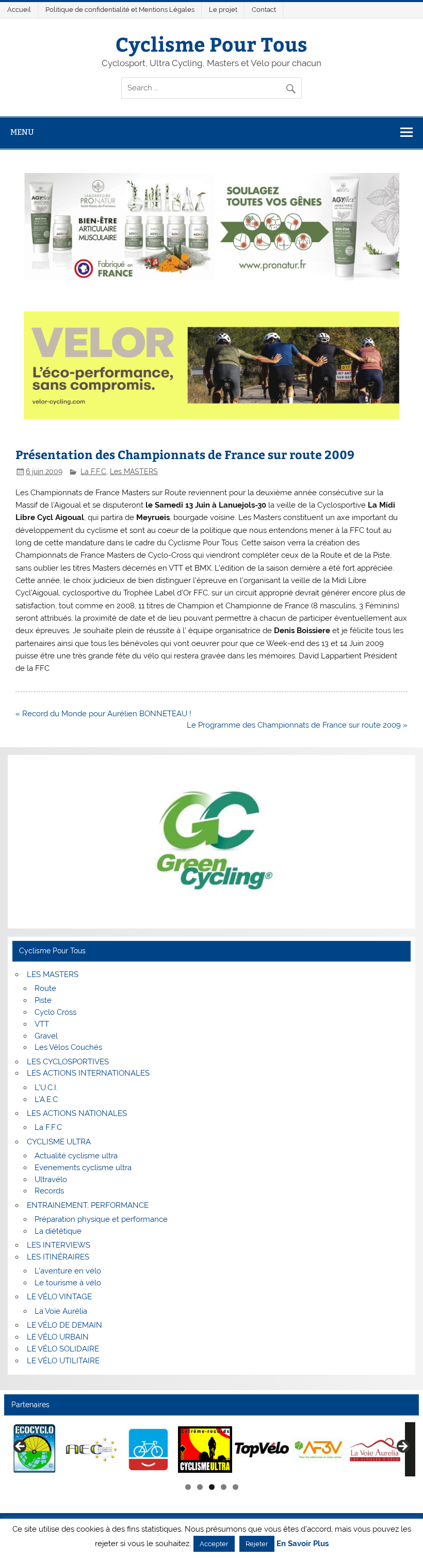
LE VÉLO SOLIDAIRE (63, 1349)
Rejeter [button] (257, 1544)
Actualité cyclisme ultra (76, 1155)
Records (49, 1190)
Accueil (19, 9)
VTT (42, 1024)
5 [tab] (235, 1487)
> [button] (402, 1447)
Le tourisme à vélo (68, 1282)
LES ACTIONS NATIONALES (77, 1113)
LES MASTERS (52, 974)
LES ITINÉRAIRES (58, 1257)
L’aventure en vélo (68, 1271)
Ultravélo (51, 1179)
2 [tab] (200, 1487)
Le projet (223, 9)
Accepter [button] (214, 1544)
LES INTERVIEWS (58, 1245)
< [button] (20, 1447)
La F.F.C (93, 471)
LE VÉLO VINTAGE (59, 1296)
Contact (264, 9)
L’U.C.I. (46, 1087)
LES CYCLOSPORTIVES (68, 1061)
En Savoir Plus (302, 1544)
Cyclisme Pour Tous (211, 43)
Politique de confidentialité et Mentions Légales (119, 9)
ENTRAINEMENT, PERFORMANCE (88, 1205)
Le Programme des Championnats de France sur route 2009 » (297, 725)
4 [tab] (223, 1487)
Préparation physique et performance (101, 1219)
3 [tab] (212, 1487)
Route (45, 988)
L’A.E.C (46, 1099)
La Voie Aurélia (61, 1311)
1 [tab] (188, 1487)
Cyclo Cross (55, 1012)
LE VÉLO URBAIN (58, 1337)
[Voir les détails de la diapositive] (35, 1449)
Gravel (46, 1036)
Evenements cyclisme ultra (83, 1167)
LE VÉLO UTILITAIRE (63, 1360)
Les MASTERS (134, 471)
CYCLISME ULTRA (59, 1141)
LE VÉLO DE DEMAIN (64, 1325)
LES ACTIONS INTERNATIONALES (88, 1073)
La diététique (58, 1231)
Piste (43, 1000)
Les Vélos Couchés (68, 1047)
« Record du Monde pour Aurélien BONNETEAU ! (103, 713)
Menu (22, 132)
